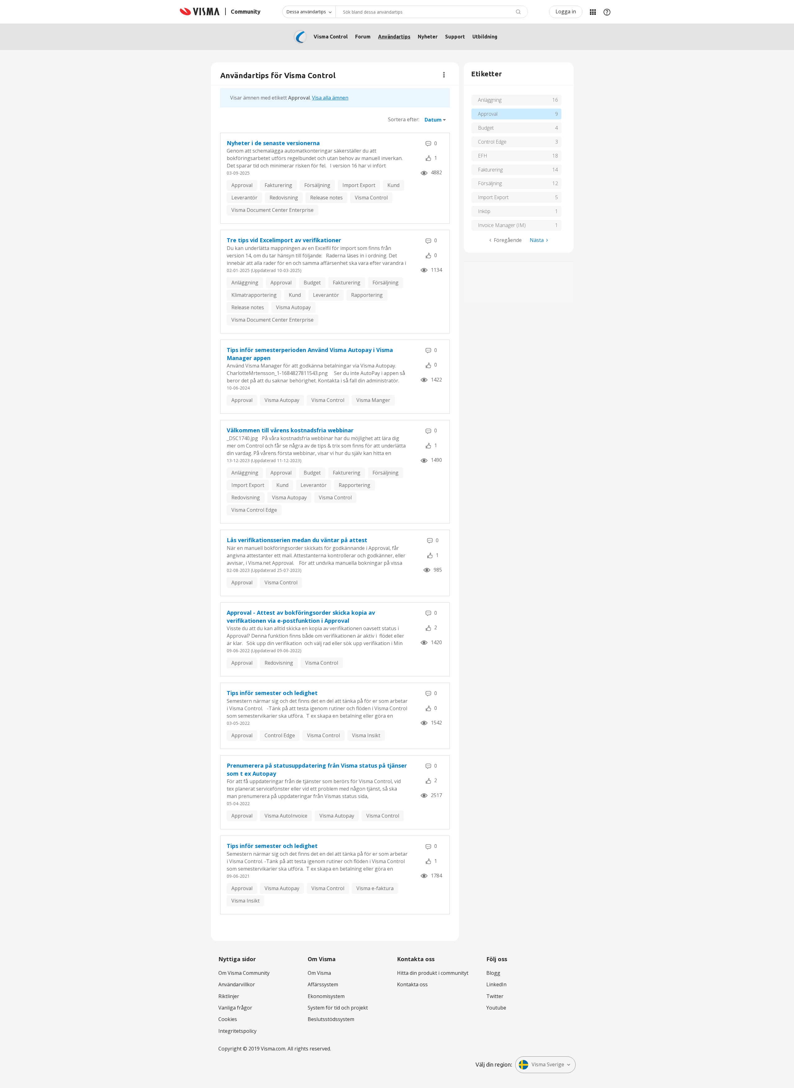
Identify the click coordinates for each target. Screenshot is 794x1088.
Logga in (565, 11)
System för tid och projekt (338, 1007)
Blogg (493, 973)
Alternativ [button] (444, 75)
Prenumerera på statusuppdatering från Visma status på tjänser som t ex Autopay (317, 769)
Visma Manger (373, 400)
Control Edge (280, 735)
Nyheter (428, 36)
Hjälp (607, 12)
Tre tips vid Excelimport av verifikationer (284, 240)
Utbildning (484, 36)
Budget (312, 282)
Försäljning (317, 185)
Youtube (496, 1007)
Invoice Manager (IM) (502, 225)
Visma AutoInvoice (286, 815)
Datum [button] (433, 119)
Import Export (358, 185)
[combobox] (431, 12)
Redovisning (284, 197)
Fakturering (278, 185)
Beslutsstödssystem (331, 1019)
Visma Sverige (548, 1064)
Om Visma (319, 973)
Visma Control (331, 36)
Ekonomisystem (326, 996)
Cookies (227, 1019)
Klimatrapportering (254, 295)
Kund (393, 185)
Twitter (494, 996)
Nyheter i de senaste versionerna (273, 143)
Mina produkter (593, 12)
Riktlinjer (228, 996)
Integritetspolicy (237, 1031)
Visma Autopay (293, 307)
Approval (241, 185)
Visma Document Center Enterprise (272, 210)
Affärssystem (323, 984)
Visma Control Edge (254, 509)
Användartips (394, 36)
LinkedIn (496, 984)
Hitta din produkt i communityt (432, 973)
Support (455, 36)
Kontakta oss (412, 984)
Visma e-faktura (375, 888)
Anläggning (244, 282)
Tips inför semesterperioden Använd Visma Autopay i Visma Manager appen (310, 354)
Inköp (484, 211)
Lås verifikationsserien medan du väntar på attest (297, 540)
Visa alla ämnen (330, 97)
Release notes (326, 197)
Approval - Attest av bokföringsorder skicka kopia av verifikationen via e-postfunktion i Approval (301, 616)
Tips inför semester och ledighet (272, 693)
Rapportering (367, 295)
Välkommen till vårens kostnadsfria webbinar (290, 430)
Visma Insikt (366, 735)
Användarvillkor (236, 984)
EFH (482, 155)
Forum (363, 36)
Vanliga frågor (235, 1007)
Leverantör (244, 197)
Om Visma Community (244, 973)
